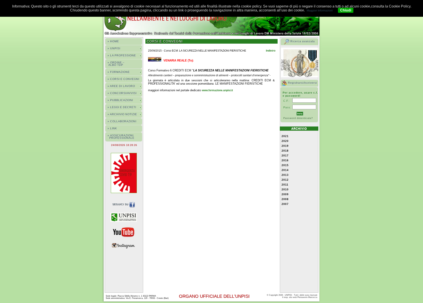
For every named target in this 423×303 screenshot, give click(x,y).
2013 (285, 175)
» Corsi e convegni (123, 79)
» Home (113, 41)
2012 (285, 179)
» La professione (122, 55)
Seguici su (120, 204)
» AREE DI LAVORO (121, 86)
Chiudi (345, 10)
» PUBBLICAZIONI (120, 100)
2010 (285, 189)
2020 (285, 141)
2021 (285, 136)
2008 (285, 199)
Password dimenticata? (298, 118)
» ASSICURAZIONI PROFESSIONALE (121, 136)
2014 (285, 170)
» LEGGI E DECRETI (122, 107)
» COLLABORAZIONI (122, 121)
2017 (285, 155)
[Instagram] (124, 245)
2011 (285, 184)
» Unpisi (114, 48)
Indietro (270, 50)
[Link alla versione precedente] (124, 217)
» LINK (112, 128)
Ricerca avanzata (302, 41)
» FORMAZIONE (119, 72)
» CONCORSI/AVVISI (122, 93)
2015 (285, 165)
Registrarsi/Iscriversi (302, 82)
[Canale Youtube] (125, 232)
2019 (285, 145)
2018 (285, 150)
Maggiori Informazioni (320, 10)
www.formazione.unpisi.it (217, 90)
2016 (285, 160)
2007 (285, 204)
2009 (285, 194)
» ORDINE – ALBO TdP (116, 64)
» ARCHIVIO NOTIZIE (122, 114)
